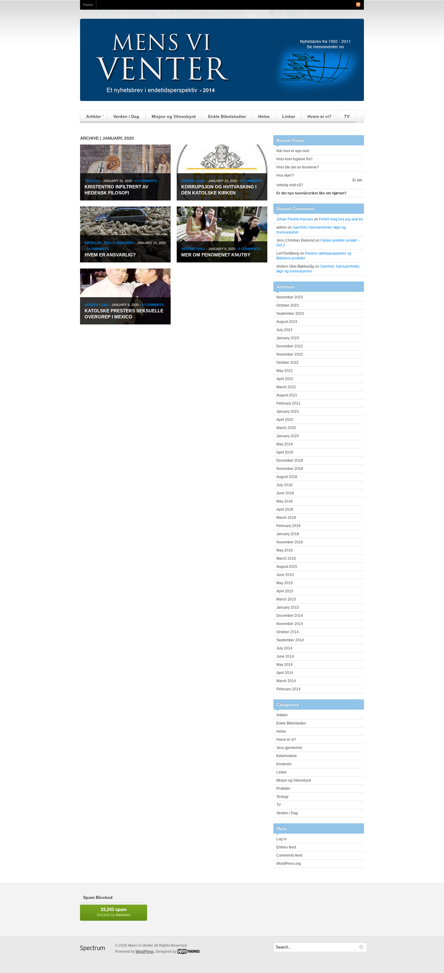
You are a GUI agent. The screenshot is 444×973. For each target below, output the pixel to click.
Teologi (92, 181)
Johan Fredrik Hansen (294, 219)
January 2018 (287, 534)
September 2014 (290, 640)
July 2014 (284, 648)
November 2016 (289, 542)
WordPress (145, 951)
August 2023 (286, 322)
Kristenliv (283, 764)
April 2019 (284, 452)
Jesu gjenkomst (118, 243)
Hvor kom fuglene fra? (294, 159)
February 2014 (288, 689)
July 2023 (284, 330)
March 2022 (286, 387)
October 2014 (287, 632)
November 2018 (289, 469)
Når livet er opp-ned (292, 151)
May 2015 (284, 583)
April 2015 (284, 591)
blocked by (113, 912)
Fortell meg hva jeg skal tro (341, 219)
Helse (264, 116)
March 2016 (286, 558)
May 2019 (284, 444)
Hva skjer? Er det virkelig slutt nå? (319, 180)
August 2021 (286, 395)
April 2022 (284, 379)
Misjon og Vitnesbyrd (174, 116)
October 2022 (287, 362)
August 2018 (286, 477)
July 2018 (284, 485)
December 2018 (289, 460)
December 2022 (289, 346)
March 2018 (286, 518)
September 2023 (290, 313)
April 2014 (284, 673)
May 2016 (284, 550)
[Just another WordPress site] (222, 99)
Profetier (283, 788)
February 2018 (288, 526)
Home (88, 5)
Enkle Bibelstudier (227, 116)
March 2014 (286, 681)
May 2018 (284, 501)
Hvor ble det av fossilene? (297, 167)
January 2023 (287, 338)
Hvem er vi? (319, 116)
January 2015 (287, 607)
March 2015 (286, 599)
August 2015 (286, 567)
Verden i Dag (126, 116)
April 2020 (284, 420)
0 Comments (146, 181)
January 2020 (287, 436)
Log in (281, 839)
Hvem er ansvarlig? (110, 254)
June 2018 (285, 493)
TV (346, 116)
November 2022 (289, 354)
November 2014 (289, 624)
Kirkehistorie (286, 756)
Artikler (90, 118)
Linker (288, 116)
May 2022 (284, 371)
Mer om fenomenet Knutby (215, 254)
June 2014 (285, 656)
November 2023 (289, 297)
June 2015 (285, 575)
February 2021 (288, 403)
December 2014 (289, 615)
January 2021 (287, 411)
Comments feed (289, 855)
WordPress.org (288, 863)
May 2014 (284, 664)
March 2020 (286, 428)
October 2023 (287, 305)
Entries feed (286, 847)
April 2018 (284, 509)
